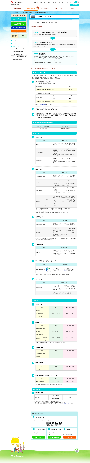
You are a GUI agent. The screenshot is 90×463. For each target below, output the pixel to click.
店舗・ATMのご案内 (45, 8)
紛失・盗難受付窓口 (74, 4)
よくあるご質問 (35, 2)
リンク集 (66, 2)
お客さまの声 (49, 2)
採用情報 (73, 8)
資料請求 (54, 2)
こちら (65, 270)
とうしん (19, 27)
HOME (12, 12)
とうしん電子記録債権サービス (18, 51)
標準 (75, 2)
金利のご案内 (14, 36)
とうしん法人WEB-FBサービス (36, 12)
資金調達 (15, 40)
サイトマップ (60, 2)
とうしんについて (59, 8)
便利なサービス (26, 12)
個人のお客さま (17, 8)
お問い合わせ (42, 2)
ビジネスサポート (16, 43)
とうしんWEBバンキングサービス (18, 19)
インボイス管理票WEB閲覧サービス (19, 56)
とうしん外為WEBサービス (18, 54)
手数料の (23, 36)
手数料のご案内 (43, 104)
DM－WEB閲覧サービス (17, 59)
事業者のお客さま (31, 8)
